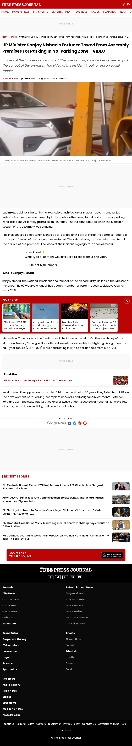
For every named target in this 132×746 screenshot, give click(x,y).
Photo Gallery (11, 685)
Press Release (11, 715)
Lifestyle (71, 651)
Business (81, 11)
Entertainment (62, 11)
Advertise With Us (108, 724)
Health (70, 657)
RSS (124, 724)
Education (9, 623)
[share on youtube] (79, 577)
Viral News (9, 703)
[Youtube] (85, 423)
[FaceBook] (69, 423)
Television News (75, 623)
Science (7, 663)
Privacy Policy (71, 724)
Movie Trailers (74, 611)
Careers (41, 724)
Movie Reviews (74, 605)
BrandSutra (10, 633)
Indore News (9, 605)
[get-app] (128, 4)
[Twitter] (74, 423)
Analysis (7, 587)
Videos (6, 697)
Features (109, 11)
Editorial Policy (25, 724)
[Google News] (56, 423)
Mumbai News (21, 11)
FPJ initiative (10, 645)
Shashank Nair (10, 78)
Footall (70, 645)
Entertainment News (79, 587)
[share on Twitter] (58, 577)
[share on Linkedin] (65, 577)
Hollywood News (75, 599)
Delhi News (8, 617)
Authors (66, 730)
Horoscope (9, 651)
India (122, 11)
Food (69, 669)
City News (8, 593)
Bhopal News (9, 611)
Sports (70, 633)
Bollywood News (75, 593)
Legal (5, 657)
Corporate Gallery (14, 639)
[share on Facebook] (50, 577)
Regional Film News (77, 617)
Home (5, 11)
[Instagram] (79, 423)
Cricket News (73, 639)
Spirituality (9, 669)
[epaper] (123, 4)
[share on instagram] (72, 577)
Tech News (9, 691)
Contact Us (89, 724)
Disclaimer (54, 724)
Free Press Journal (21, 4)
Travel (69, 663)
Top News (8, 678)
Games (95, 11)
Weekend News (12, 709)
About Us (9, 724)
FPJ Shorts (40, 11)
